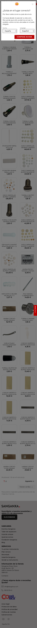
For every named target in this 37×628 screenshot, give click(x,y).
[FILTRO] (35, 314)
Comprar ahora (24, 37)
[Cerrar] (32, 4)
